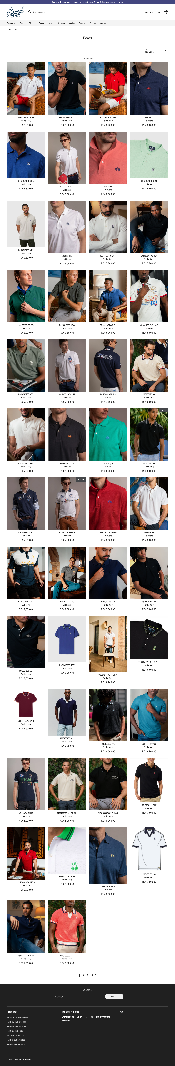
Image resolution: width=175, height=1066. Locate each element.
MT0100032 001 (149, 463)
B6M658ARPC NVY (26, 955)
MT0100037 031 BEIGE (67, 813)
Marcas (103, 23)
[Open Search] (29, 11)
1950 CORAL (108, 186)
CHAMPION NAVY (26, 532)
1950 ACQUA (108, 463)
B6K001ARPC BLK (67, 117)
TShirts (32, 23)
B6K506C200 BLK (149, 805)
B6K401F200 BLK (149, 601)
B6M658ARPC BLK (149, 255)
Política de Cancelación (16, 1044)
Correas (61, 23)
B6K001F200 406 (149, 743)
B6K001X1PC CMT (149, 180)
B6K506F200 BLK (26, 670)
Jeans (51, 23)
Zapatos (42, 23)
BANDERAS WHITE (67, 394)
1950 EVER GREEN (26, 325)
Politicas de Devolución (16, 1026)
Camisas (82, 23)
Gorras (93, 23)
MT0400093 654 (67, 955)
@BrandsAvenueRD (25, 1059)
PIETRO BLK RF (67, 463)
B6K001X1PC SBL (26, 180)
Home (9, 29)
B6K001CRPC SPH (108, 325)
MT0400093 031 (149, 394)
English (148, 12)
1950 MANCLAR (108, 886)
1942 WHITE (149, 532)
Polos (22, 23)
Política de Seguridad (16, 1039)
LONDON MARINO (108, 394)
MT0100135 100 (149, 874)
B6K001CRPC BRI (108, 117)
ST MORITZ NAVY (26, 601)
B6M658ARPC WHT (108, 255)
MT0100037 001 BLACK (108, 813)
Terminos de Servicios (16, 1035)
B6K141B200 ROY (67, 665)
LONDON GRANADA (26, 882)
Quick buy (26, 110)
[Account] (159, 12)
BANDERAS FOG (67, 601)
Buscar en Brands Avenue (17, 1017)
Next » (93, 974)
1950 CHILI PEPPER (108, 532)
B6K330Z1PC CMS (26, 720)
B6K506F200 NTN (25, 463)
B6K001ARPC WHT (26, 117)
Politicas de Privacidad (16, 1021)
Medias (72, 23)
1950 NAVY (149, 117)
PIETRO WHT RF (67, 186)
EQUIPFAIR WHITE (67, 532)
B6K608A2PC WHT (67, 876)
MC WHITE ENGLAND (149, 325)
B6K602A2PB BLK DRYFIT (149, 662)
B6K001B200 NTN (25, 250)
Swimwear (11, 23)
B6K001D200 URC (67, 325)
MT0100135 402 (67, 738)
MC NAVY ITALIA (26, 813)
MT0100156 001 (108, 743)
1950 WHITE (67, 255)
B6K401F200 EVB (108, 601)
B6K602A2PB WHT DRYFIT (108, 674)
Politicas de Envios (15, 1030)
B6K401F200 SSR (25, 394)
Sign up (114, 996)
